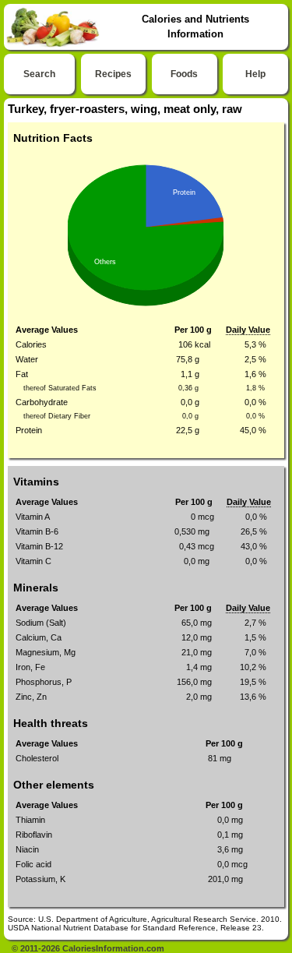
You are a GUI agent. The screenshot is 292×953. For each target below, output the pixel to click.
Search (39, 74)
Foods (184, 74)
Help (255, 74)
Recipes (113, 74)
